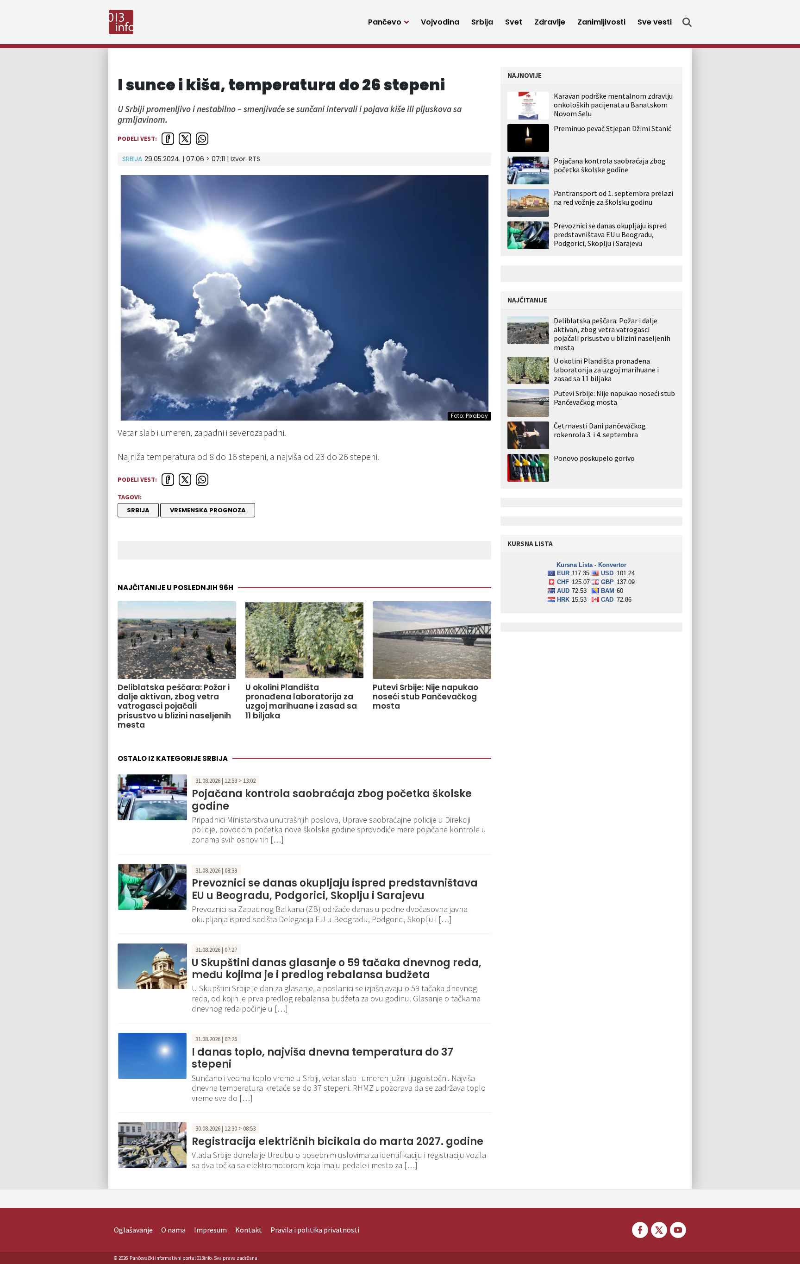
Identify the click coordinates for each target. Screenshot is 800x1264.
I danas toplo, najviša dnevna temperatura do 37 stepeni (322, 1058)
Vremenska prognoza (208, 510)
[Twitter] (659, 1228)
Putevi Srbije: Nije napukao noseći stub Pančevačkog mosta (425, 697)
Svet (513, 22)
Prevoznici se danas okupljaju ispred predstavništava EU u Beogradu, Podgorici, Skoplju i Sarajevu (335, 889)
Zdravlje (549, 22)
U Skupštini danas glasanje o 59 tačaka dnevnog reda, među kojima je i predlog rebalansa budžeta (336, 969)
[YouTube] (677, 1228)
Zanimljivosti (601, 22)
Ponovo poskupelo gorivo (594, 458)
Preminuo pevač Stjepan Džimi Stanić (612, 128)
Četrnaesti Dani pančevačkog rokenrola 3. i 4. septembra (600, 430)
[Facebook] (640, 1228)
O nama (173, 1229)
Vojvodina (440, 22)
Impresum (210, 1229)
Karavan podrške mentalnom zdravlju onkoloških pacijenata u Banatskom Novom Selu (613, 104)
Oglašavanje (133, 1229)
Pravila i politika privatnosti (314, 1229)
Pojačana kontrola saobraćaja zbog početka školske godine (332, 799)
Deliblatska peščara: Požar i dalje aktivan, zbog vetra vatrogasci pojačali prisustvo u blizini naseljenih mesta (174, 706)
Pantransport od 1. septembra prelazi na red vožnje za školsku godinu (613, 198)
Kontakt (248, 1229)
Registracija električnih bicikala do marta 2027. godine (337, 1141)
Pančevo (384, 22)
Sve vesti (655, 22)
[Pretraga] (687, 22)
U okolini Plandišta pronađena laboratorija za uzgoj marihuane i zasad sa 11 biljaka (301, 702)
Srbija (482, 22)
